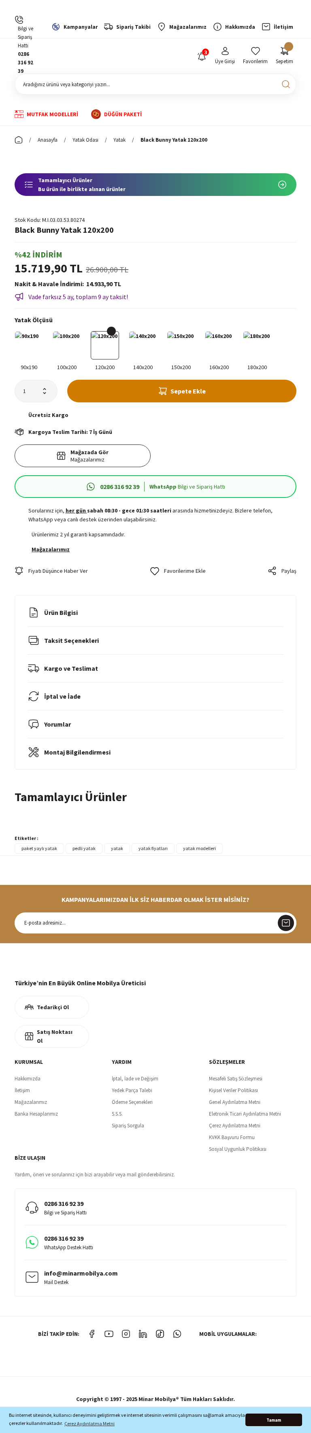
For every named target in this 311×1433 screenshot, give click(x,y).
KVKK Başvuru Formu (232, 1137)
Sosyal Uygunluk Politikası (237, 1149)
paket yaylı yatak (39, 848)
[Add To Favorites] (178, 571)
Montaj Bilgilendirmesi (77, 752)
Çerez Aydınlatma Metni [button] (89, 1423)
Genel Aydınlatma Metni (234, 1102)
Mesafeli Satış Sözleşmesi (235, 1078)
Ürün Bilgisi (61, 612)
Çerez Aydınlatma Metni (234, 1125)
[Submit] (286, 923)
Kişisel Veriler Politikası (233, 1090)
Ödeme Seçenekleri (132, 1102)
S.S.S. (117, 1113)
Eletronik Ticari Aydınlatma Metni (245, 1113)
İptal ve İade (62, 696)
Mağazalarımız (31, 1102)
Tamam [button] (273, 1420)
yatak (117, 848)
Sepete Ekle (188, 391)
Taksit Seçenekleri (71, 640)
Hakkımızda (27, 1078)
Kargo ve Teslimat (71, 668)
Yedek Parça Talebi (132, 1090)
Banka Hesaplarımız (36, 1113)
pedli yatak (84, 848)
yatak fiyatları (153, 848)
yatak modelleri (199, 848)
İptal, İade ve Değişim (135, 1078)
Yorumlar (57, 724)
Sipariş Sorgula (128, 1125)
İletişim (22, 1090)
